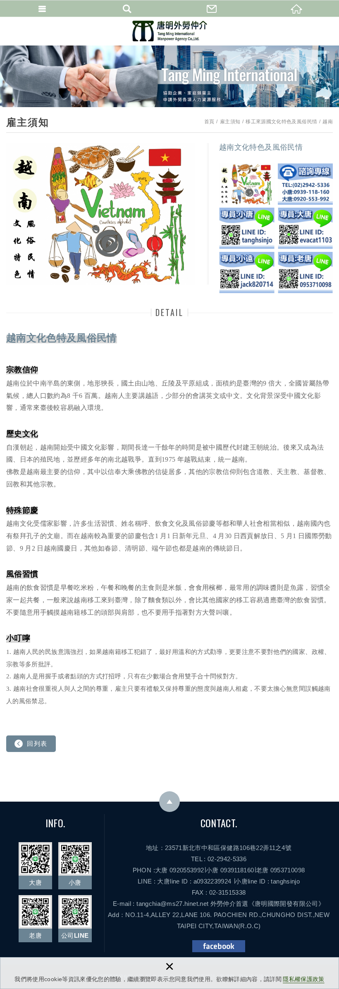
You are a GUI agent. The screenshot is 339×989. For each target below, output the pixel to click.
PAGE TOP (169, 801)
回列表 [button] (37, 743)
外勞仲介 (223, 903)
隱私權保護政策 (303, 979)
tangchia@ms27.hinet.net (172, 903)
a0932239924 (212, 881)
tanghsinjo (285, 881)
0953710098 (287, 870)
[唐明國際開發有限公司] (169, 31)
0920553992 (187, 870)
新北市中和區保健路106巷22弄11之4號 (236, 847)
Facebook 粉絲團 (218, 946)
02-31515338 (227, 892)
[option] (100, 214)
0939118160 (237, 870)
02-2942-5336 (227, 858)
